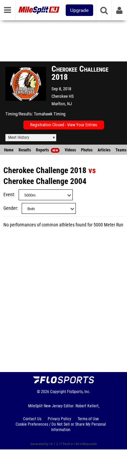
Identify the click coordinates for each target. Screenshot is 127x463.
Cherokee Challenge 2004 (44, 181)
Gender (10, 208)
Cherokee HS (62, 96)
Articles (104, 150)
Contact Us (32, 418)
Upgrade (79, 10)
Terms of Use (88, 418)
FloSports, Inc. (78, 391)
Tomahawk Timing (49, 113)
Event (8, 195)
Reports (47, 150)
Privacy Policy (59, 418)
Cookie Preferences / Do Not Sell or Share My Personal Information (61, 427)
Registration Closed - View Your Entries (63, 124)
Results (25, 150)
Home (9, 150)
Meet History (18, 137)
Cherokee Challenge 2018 (44, 170)
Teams (120, 150)
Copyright (58, 391)
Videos (70, 150)
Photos (86, 150)
